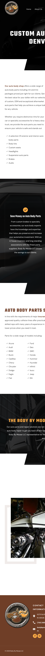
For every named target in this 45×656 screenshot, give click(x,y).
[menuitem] (29, 9)
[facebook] (35, 636)
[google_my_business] (39, 636)
